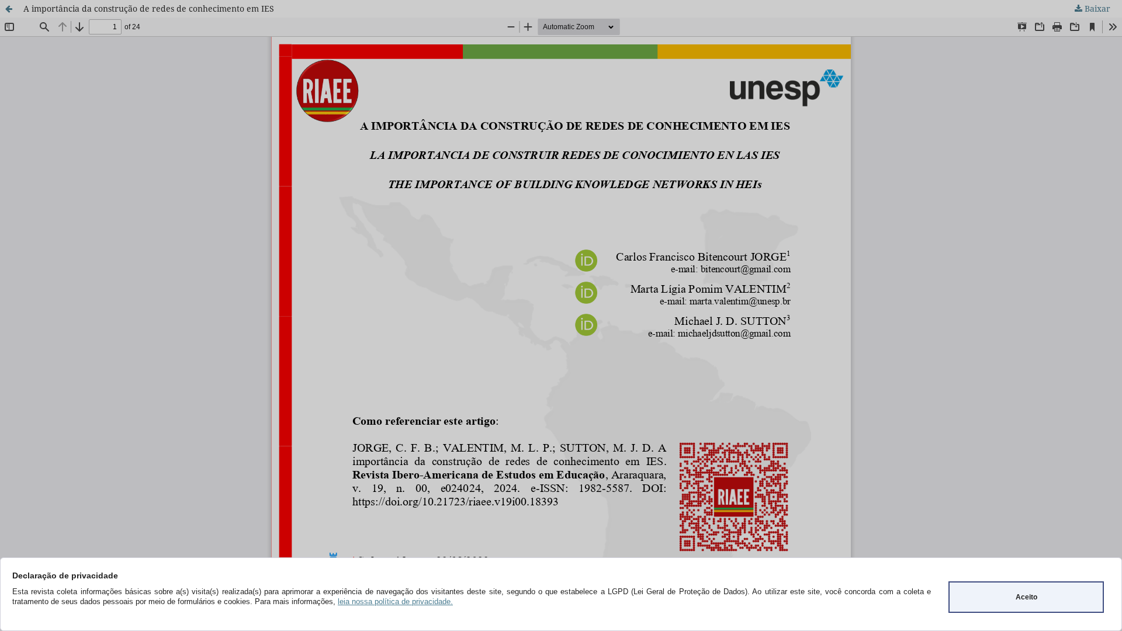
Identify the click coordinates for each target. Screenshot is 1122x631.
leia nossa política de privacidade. (395, 601)
